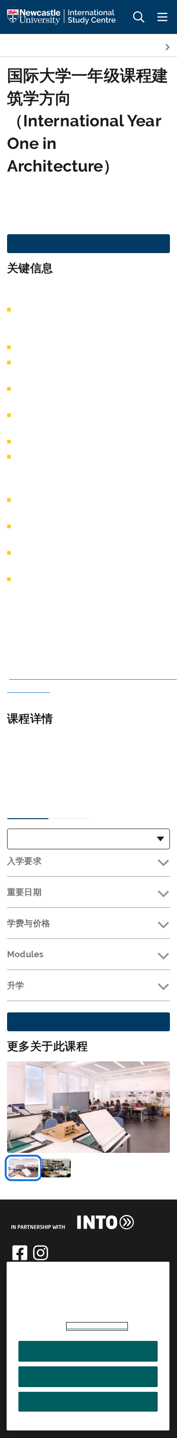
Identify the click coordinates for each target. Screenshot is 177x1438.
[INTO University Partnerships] (72, 1222)
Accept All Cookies (88, 1351)
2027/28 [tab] (69, 807)
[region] (88, 1346)
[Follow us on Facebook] (19, 1252)
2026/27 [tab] (27, 807)
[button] (88, 863)
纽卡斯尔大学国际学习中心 (58, 194)
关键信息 (66, 47)
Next (167, 47)
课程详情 (109, 47)
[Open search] (139, 17)
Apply (89, 243)
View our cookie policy (97, 1326)
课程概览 (22, 47)
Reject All (88, 1376)
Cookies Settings (88, 1401)
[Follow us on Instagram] (40, 1252)
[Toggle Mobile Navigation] (162, 17)
